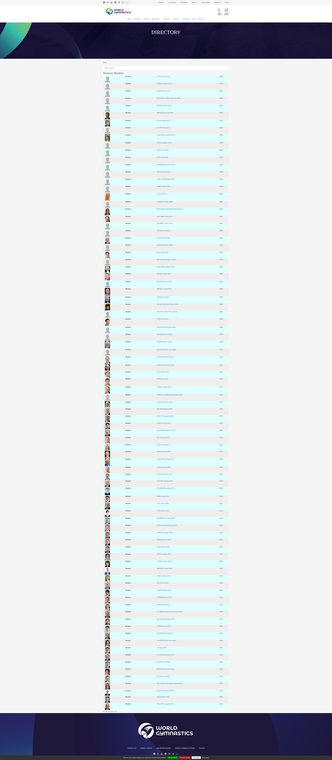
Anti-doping (184, 2)
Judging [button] (176, 19)
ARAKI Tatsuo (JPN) (163, 697)
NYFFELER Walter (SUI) (164, 474)
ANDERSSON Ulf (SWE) (164, 334)
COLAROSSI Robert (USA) (165, 357)
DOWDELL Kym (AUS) (164, 626)
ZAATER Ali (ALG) (162, 583)
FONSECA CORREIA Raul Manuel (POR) (170, 395)
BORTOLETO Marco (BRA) (165, 690)
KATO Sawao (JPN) (163, 372)
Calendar (137, 19)
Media (227, 2)
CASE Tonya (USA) (163, 445)
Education (185, 19)
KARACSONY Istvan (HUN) (165, 365)
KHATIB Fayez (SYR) (163, 91)
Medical (194, 2)
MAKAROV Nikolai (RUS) (165, 568)
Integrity (161, 2)
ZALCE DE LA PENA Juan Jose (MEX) (169, 98)
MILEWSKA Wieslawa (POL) (165, 669)
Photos (202, 748)
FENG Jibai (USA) (162, 157)
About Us (202, 19)
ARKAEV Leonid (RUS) (164, 289)
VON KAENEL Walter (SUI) (165, 459)
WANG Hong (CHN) (163, 496)
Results (146, 19)
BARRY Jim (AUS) (162, 150)
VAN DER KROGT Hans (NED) (166, 349)
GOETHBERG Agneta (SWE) (166, 267)
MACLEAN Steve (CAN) (164, 281)
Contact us (131, 748)
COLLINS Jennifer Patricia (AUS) (167, 311)
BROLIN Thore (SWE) (163, 451)
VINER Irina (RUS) (162, 319)
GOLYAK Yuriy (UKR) (163, 676)
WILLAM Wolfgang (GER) (165, 409)
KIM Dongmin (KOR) (163, 547)
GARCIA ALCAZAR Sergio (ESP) (167, 525)
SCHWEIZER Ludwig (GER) (165, 488)
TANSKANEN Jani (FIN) (164, 597)
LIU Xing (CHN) (162, 647)
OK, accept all (172, 757)
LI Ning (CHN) (161, 194)
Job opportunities (163, 748)
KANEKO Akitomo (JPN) (164, 83)
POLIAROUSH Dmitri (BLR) (165, 655)
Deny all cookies (185, 757)
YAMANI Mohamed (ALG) (165, 402)
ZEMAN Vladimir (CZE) (164, 387)
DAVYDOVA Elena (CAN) (165, 633)
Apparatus (217, 2)
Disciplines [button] (156, 19)
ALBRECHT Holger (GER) (165, 532)
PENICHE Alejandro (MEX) (165, 416)
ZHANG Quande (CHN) (164, 143)
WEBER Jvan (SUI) (163, 297)
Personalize (196, 757)
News (129, 19)
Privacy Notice (146, 748)
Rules (194, 19)
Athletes (166, 19)
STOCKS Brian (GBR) (163, 467)
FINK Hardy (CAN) (162, 252)
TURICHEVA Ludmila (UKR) (165, 135)
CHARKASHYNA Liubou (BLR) (166, 640)
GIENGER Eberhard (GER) (165, 113)
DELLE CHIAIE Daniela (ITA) (166, 619)
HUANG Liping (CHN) (163, 423)
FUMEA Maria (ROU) (163, 604)
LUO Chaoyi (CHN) (163, 503)
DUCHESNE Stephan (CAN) (166, 430)
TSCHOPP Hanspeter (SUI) (165, 704)
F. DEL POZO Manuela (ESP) (166, 179)
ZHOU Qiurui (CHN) (163, 510)
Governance (172, 2)
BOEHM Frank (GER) (163, 662)
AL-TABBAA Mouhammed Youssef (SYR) (169, 611)
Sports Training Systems (185, 748)
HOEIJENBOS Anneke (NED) (166, 164)
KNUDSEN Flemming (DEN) (166, 518)
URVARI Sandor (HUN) (164, 105)
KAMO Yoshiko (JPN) (163, 186)
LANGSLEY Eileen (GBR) (165, 202)
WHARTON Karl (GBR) (164, 540)
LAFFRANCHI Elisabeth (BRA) (166, 327)
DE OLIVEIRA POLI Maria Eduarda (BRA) (170, 683)
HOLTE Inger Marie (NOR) (165, 245)
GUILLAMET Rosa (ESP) (164, 216)
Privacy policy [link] (205, 757)
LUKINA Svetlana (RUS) (164, 561)
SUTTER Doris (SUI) (163, 127)
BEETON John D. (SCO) (164, 342)
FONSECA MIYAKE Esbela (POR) (167, 304)
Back (105, 62)
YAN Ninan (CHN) (162, 379)
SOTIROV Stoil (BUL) (163, 230)
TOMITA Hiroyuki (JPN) (164, 590)
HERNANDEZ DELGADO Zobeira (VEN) (169, 209)
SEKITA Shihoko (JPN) (164, 554)
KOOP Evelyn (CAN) (163, 76)
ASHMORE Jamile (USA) (164, 223)
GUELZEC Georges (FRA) (165, 481)
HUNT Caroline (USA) (164, 576)
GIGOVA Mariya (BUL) (163, 120)
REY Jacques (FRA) (163, 437)
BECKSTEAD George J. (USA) (166, 259)
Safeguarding (205, 2)
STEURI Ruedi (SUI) (163, 238)
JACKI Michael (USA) (163, 172)
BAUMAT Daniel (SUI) (164, 274)
